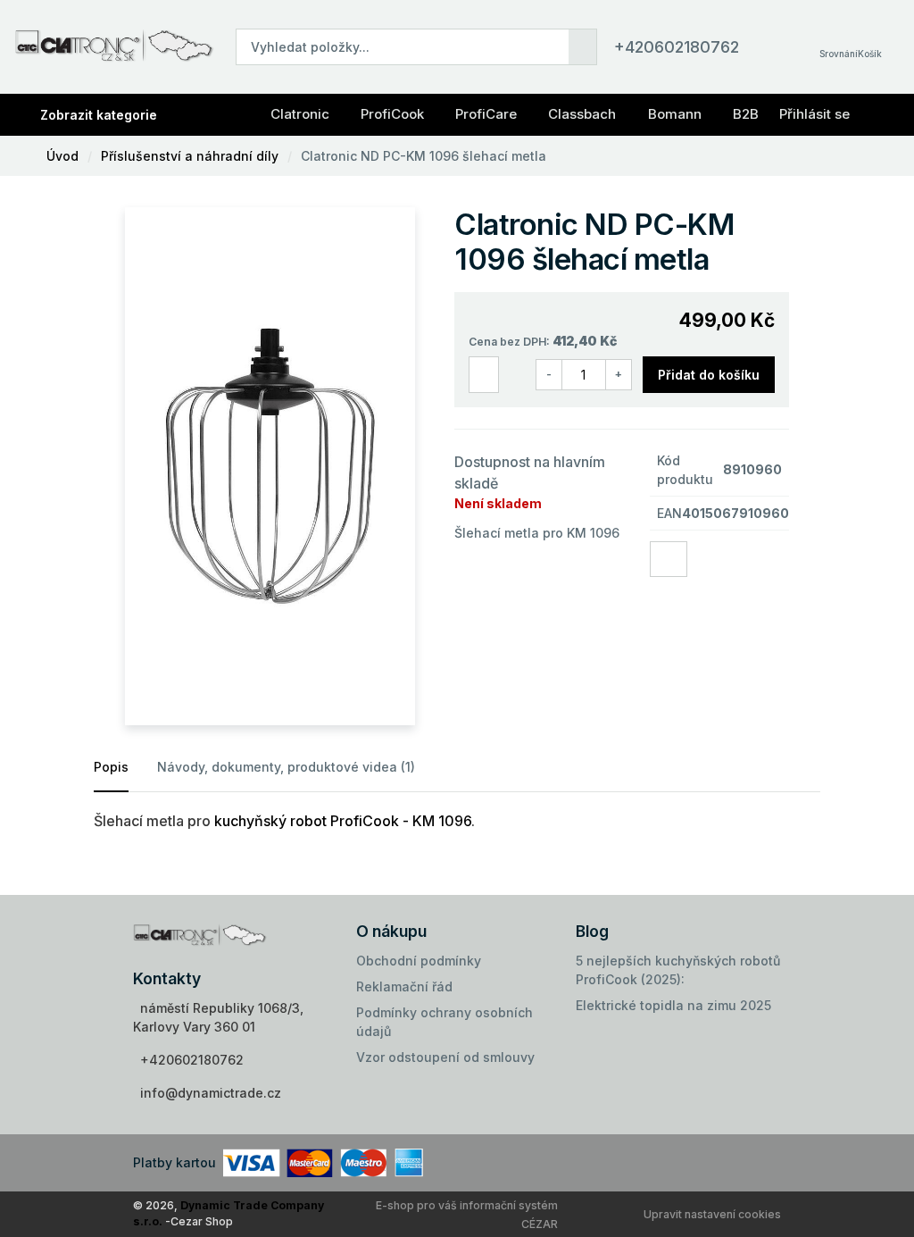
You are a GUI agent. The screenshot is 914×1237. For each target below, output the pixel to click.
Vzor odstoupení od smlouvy (445, 1057)
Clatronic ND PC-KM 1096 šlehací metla (423, 155)
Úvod (62, 155)
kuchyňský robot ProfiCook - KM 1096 (342, 821)
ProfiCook (392, 113)
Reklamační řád (404, 986)
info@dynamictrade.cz (210, 1092)
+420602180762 (676, 47)
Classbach (582, 113)
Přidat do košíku (709, 374)
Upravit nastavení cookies (712, 1214)
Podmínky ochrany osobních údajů (444, 1022)
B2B (746, 113)
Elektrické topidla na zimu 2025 (673, 1005)
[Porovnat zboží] (484, 374)
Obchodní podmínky (418, 960)
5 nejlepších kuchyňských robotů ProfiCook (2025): (678, 970)
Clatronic (299, 113)
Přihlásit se (814, 113)
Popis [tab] (111, 766)
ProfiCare (486, 113)
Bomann (675, 113)
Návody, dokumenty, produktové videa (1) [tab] (286, 766)
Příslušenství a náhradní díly (189, 155)
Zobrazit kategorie (98, 114)
